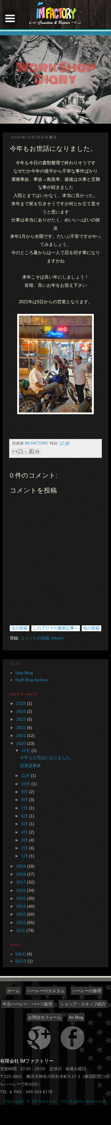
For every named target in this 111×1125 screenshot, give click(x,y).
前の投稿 (91, 628)
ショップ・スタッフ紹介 (83, 1004)
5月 (25, 823)
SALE (20, 954)
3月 (25, 840)
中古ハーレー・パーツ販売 (27, 1004)
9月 (25, 791)
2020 (21, 743)
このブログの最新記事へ (55, 628)
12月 (26, 750)
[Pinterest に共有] (37, 451)
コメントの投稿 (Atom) (41, 638)
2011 (21, 930)
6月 (25, 815)
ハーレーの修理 (86, 990)
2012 (21, 922)
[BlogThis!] (20, 451)
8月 (25, 799)
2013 (21, 914)
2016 (21, 890)
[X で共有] (26, 451)
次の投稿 (19, 628)
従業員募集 (30, 765)
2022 (21, 727)
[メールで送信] (15, 451)
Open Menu (10, 18)
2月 (25, 848)
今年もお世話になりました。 (47, 757)
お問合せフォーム (44, 1017)
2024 (21, 711)
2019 (21, 866)
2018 (21, 874)
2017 (21, 882)
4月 (25, 832)
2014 (21, 906)
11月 (26, 775)
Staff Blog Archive (31, 679)
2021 (21, 735)
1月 (25, 856)
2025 (21, 703)
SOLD (20, 961)
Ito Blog (76, 1017)
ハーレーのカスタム (46, 990)
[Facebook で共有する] (32, 451)
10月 (26, 783)
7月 (25, 808)
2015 (21, 898)
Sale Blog (24, 672)
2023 (21, 719)
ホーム (13, 990)
